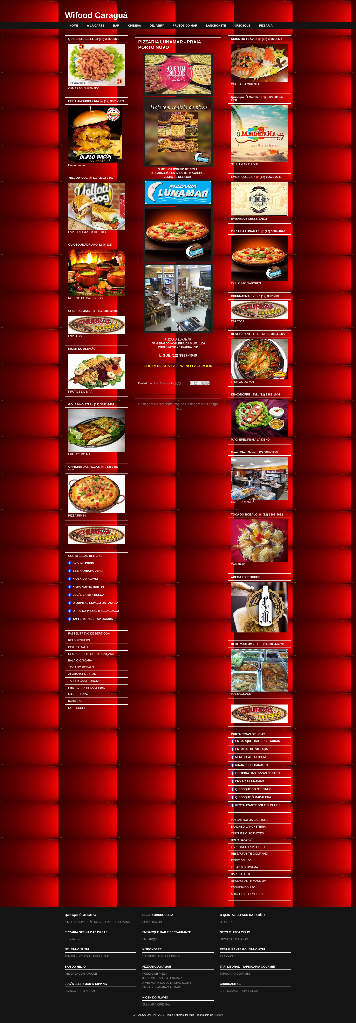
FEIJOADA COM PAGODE (81, 973)
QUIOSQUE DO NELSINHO (253, 789)
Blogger (218, 1014)
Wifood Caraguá (96, 15)
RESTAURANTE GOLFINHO (86, 687)
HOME (73, 25)
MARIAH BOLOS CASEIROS (249, 819)
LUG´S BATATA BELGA (88, 594)
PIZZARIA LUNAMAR (249, 781)
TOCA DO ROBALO (81, 667)
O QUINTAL (227, 922)
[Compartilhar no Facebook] (203, 383)
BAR (116, 25)
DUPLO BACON (152, 922)
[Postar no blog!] (196, 383)
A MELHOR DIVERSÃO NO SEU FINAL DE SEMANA (97, 922)
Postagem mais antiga (201, 404)
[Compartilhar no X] (200, 383)
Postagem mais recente (155, 404)
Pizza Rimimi (73, 939)
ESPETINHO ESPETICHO (248, 847)
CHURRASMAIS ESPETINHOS (239, 991)
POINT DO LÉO (241, 860)
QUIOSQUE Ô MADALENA (253, 797)
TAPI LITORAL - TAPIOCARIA (93, 619)
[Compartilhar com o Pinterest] (207, 383)
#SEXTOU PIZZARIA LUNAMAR (162, 978)
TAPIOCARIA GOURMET (235, 973)
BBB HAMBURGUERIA (88, 570)
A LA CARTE (227, 956)
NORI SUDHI (76, 707)
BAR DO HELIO (241, 874)
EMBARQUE (150, 939)
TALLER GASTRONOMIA (84, 680)
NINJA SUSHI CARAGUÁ (252, 765)
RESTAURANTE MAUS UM (248, 880)
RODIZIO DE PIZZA (154, 973)
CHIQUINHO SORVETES (247, 833)
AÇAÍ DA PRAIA (83, 562)
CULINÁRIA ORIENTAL (156, 1004)
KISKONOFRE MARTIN (88, 586)
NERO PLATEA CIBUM (250, 757)
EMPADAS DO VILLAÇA (251, 749)
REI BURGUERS (79, 640)
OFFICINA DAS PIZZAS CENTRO (257, 773)
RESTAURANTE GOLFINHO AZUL (258, 805)
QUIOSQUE (242, 25)
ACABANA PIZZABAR (82, 674)
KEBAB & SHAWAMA (244, 867)
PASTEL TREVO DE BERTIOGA (89, 633)
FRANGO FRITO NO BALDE (82, 991)
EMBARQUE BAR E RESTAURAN (257, 741)
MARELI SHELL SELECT (247, 894)
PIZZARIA (266, 25)
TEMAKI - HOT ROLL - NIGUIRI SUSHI (88, 956)
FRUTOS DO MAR (185, 25)
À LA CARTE (95, 25)
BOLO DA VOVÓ (242, 840)
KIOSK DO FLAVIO (85, 578)
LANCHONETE (216, 25)
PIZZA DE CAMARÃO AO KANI (161, 987)
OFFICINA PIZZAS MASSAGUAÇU (96, 610)
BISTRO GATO (78, 647)
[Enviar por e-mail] (192, 383)
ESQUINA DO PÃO (243, 887)
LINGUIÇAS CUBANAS (234, 939)
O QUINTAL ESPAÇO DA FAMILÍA (95, 602)
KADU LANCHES (79, 701)
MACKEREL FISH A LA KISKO (161, 956)
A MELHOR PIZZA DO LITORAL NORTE (166, 982)
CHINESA (134, 25)
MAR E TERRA (78, 694)
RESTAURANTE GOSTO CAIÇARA (91, 654)
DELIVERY (157, 25)
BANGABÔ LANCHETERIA (248, 826)
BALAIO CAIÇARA (80, 660)
